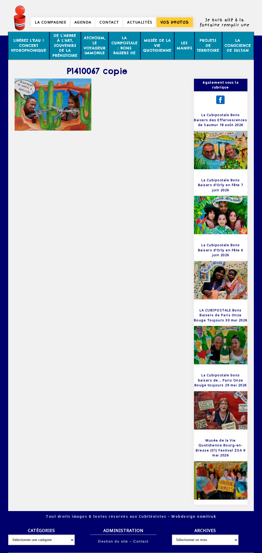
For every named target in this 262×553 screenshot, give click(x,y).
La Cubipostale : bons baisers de (125, 45)
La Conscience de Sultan (238, 45)
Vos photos (174, 22)
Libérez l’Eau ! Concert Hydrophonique (28, 45)
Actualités (139, 22)
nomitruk (206, 516)
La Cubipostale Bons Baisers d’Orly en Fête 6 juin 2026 (220, 250)
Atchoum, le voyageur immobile (95, 45)
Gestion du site (113, 541)
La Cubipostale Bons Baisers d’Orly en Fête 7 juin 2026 (220, 185)
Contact (109, 22)
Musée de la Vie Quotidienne (157, 45)
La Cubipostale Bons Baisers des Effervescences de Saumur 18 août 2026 (220, 119)
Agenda (83, 22)
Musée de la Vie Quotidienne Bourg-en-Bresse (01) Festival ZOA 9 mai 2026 (220, 448)
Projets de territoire (208, 45)
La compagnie (50, 22)
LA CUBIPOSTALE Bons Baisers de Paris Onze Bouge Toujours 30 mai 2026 (220, 315)
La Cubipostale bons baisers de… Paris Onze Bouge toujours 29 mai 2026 (220, 380)
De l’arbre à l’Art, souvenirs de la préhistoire (65, 45)
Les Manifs (184, 45)
